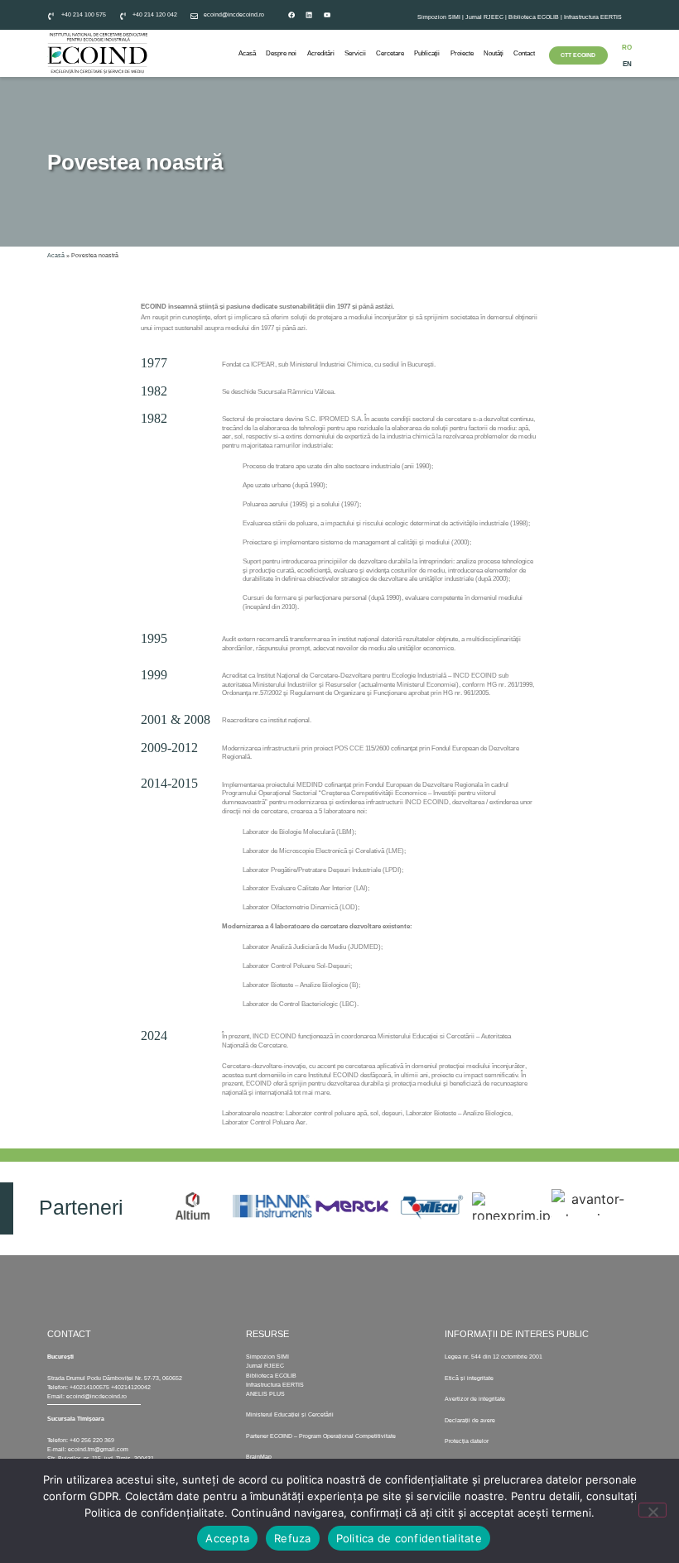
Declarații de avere (470, 1420)
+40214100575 (89, 1387)
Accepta (227, 1538)
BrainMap (259, 1456)
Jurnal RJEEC (484, 17)
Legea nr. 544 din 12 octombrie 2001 (493, 1356)
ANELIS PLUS (265, 1394)
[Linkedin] (308, 15)
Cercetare (390, 53)
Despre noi (281, 53)
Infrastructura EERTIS (593, 17)
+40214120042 (131, 1387)
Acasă (247, 53)
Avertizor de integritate (475, 1398)
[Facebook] (291, 15)
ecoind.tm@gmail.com (98, 1449)
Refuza (292, 1538)
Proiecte (462, 53)
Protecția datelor (467, 1441)
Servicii (355, 53)
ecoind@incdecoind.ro (96, 1396)
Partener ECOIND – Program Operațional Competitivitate (321, 1436)
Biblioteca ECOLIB (534, 17)
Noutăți (493, 53)
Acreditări (321, 53)
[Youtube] (327, 15)
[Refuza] (652, 1510)
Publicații (427, 53)
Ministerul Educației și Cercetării (290, 1414)
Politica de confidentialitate (409, 1538)
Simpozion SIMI (438, 17)
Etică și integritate (469, 1378)
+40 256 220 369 (92, 1440)
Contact (524, 53)
